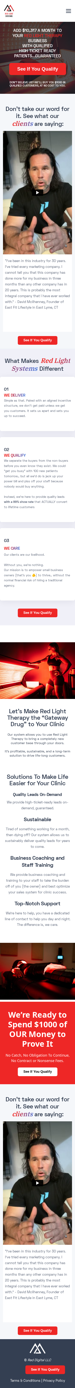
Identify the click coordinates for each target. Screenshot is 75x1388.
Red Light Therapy (43, 36)
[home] (9, 11)
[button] (68, 11)
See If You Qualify (37, 69)
